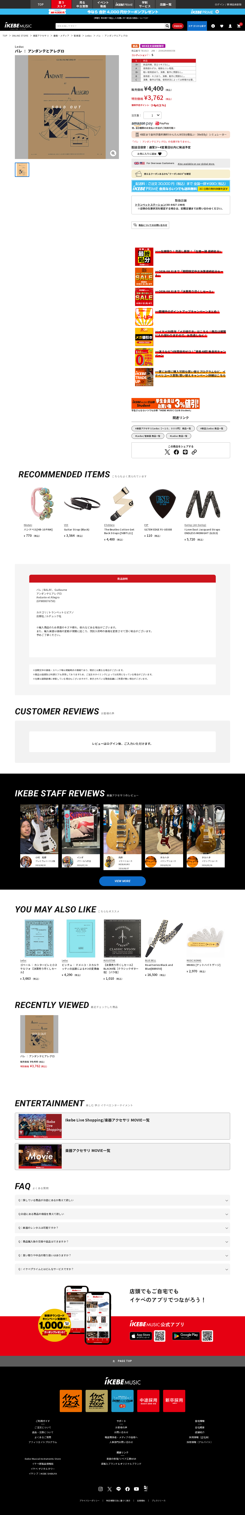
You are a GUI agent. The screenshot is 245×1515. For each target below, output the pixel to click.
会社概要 (199, 1427)
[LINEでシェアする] (185, 452)
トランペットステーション (150, 204)
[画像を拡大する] (113, 153)
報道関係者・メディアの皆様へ (121, 1437)
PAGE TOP (125, 1361)
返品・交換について (42, 1432)
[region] (122, 1042)
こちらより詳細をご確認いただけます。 (74, 1274)
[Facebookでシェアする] (176, 452)
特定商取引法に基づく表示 (118, 1501)
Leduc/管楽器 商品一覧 (148, 435)
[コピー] (194, 452)
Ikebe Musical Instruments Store (43, 1458)
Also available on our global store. (196, 164)
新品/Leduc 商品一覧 (212, 428)
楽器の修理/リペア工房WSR (121, 1458)
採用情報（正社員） (199, 1437)
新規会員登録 (234, 4)
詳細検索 (178, 26)
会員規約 (141, 1501)
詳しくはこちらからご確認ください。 (184, 1247)
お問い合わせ (121, 1432)
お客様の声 (121, 1427)
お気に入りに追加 (146, 153)
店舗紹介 (199, 1432)
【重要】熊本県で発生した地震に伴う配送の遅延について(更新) (122, 17)
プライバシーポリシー (89, 1501)
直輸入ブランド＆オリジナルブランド (121, 1463)
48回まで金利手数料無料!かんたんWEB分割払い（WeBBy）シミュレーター (183, 134)
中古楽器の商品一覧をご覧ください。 (124, 1233)
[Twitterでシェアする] (167, 452)
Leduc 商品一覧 (179, 435)
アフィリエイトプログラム (43, 1442)
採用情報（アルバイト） (200, 1442)
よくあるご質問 (42, 1437)
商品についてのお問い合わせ (153, 224)
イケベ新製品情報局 (42, 1463)
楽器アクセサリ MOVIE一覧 (87, 1150)
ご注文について (42, 1427)
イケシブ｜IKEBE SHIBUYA (43, 1473)
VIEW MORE (122, 881)
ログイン (219, 4)
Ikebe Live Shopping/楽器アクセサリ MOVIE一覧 (107, 1120)
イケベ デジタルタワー (43, 1468)
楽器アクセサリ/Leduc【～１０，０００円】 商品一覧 (164, 428)
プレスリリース (159, 1501)
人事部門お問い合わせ (121, 1442)
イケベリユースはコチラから (65, 1261)
